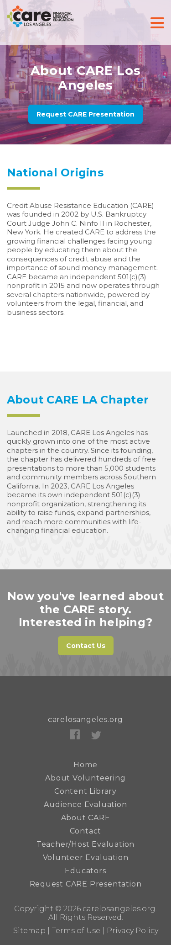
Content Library (85, 791)
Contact (86, 831)
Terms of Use (76, 930)
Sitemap (29, 930)
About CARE (85, 817)
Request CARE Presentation (85, 114)
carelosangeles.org (85, 719)
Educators (85, 870)
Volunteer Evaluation (86, 857)
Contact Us (85, 646)
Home (85, 764)
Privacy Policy (132, 930)
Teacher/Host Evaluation (85, 844)
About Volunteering (85, 778)
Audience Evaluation (85, 804)
